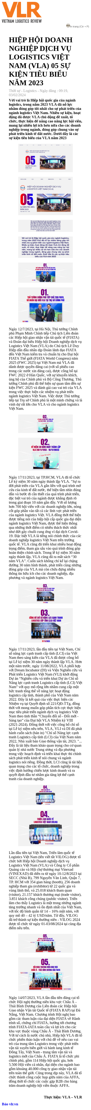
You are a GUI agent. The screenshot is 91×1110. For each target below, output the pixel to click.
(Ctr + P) (79, 26)
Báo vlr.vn (10, 1104)
